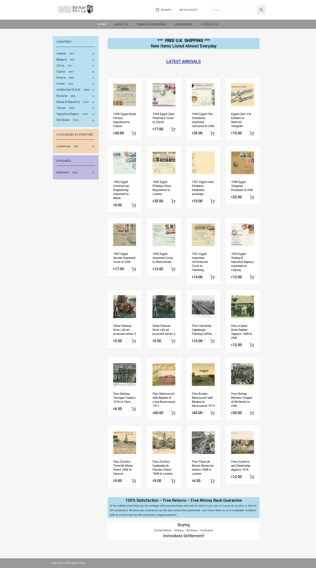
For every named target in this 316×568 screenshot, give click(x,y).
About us (121, 24)
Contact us (209, 24)
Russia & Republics (68, 102)
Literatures (63, 146)
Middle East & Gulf (68, 90)
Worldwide (63, 120)
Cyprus (61, 71)
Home (102, 24)
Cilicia (60, 65)
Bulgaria (62, 59)
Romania (62, 96)
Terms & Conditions (151, 24)
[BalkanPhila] (76, 13)
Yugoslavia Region (68, 114)
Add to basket (134, 133)
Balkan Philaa (78, 563)
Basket (166, 9)
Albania (61, 53)
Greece (61, 78)
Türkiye (61, 108)
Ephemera (63, 172)
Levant (61, 84)
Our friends (184, 24)
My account (188, 9)
